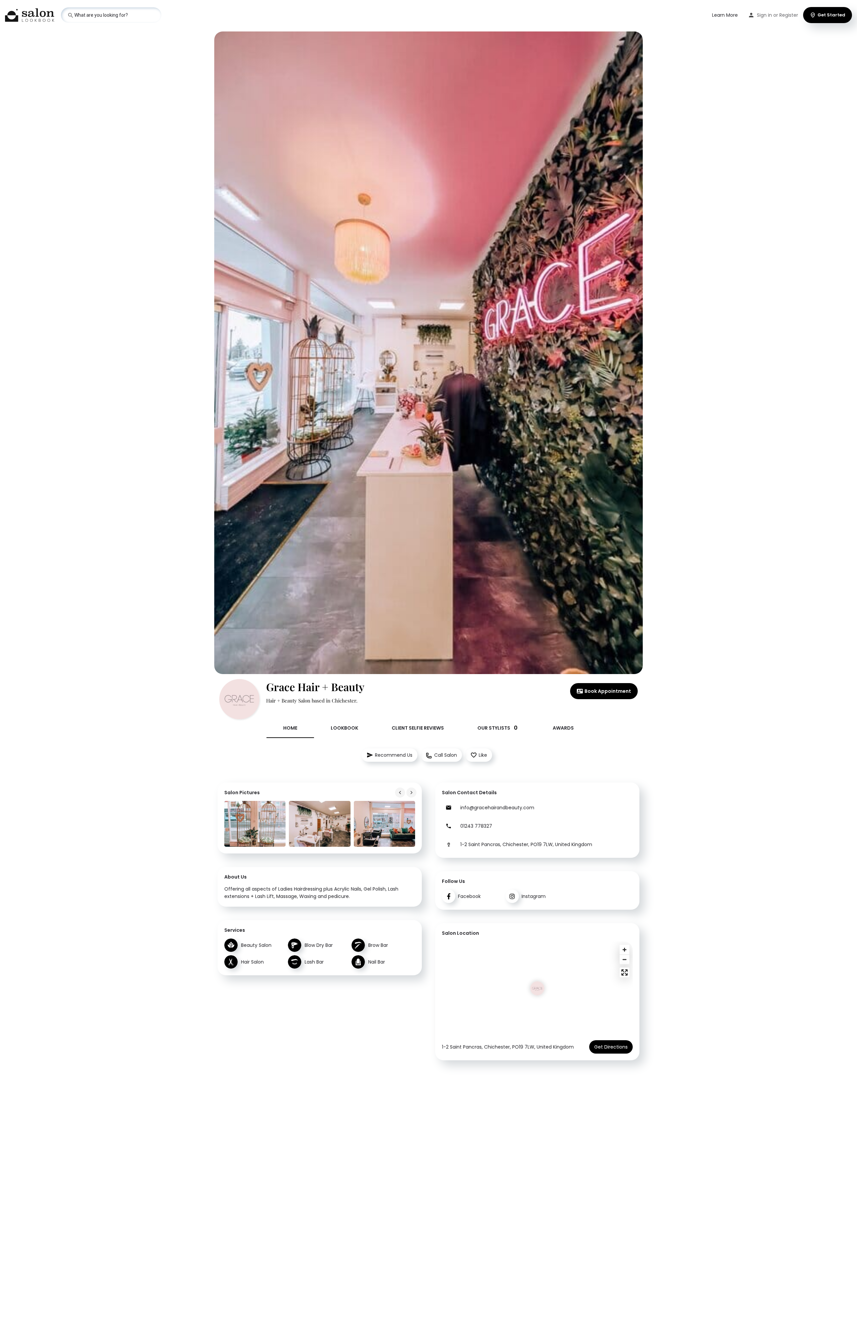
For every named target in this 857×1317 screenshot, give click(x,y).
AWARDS (563, 728)
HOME (290, 728)
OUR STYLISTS (497, 728)
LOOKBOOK (344, 728)
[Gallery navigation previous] (400, 793)
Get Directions (611, 1047)
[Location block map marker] (537, 988)
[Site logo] (30, 14)
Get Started (831, 15)
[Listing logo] (239, 699)
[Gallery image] (255, 824)
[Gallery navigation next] (412, 793)
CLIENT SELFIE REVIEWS (418, 728)
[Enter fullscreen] (624, 972)
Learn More (725, 15)
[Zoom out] (624, 959)
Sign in (764, 15)
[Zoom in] (624, 950)
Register (788, 15)
